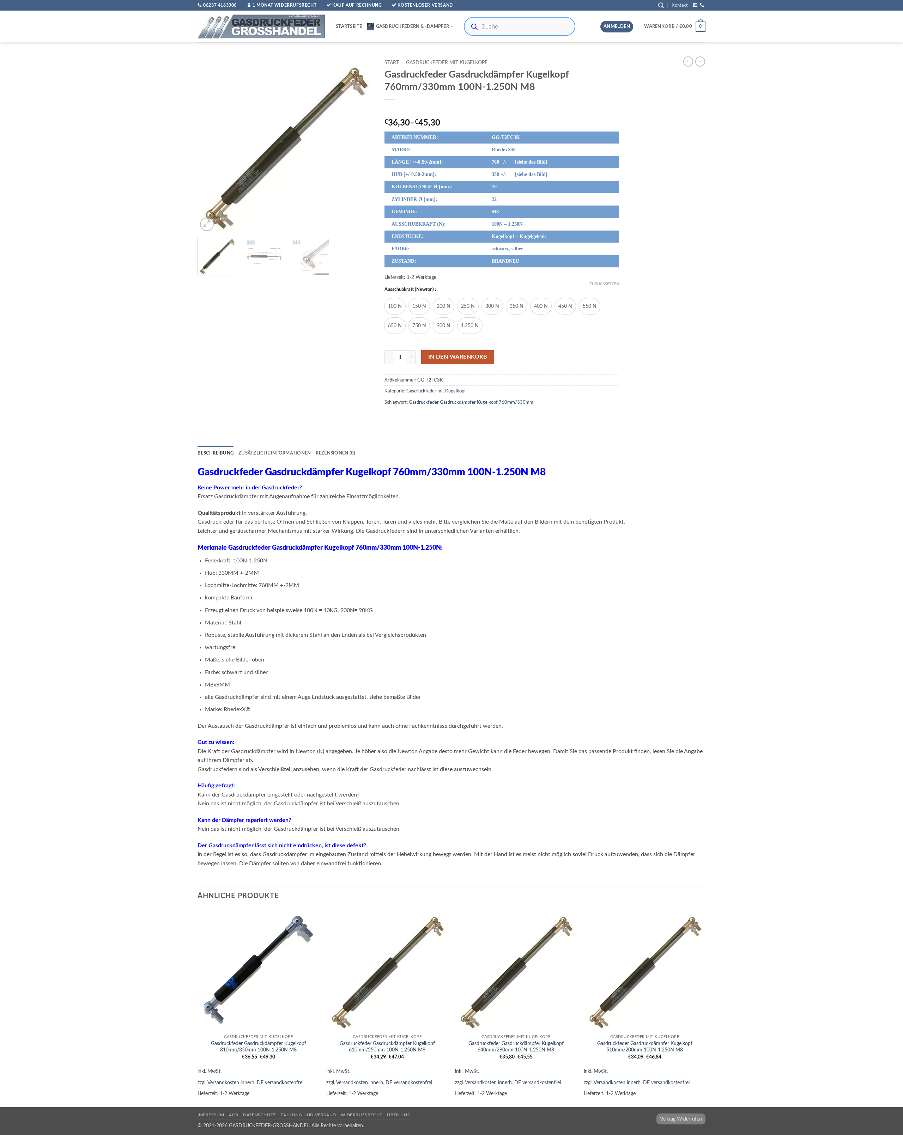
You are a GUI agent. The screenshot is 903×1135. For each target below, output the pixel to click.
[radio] (394, 306)
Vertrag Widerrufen (681, 1119)
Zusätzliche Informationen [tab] (274, 453)
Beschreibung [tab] (216, 453)
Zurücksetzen (604, 284)
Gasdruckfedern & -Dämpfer (412, 26)
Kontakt (680, 5)
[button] (661, 5)
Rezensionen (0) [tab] (335, 453)
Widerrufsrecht (361, 1115)
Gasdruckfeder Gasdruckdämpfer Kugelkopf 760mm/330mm (471, 402)
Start (391, 62)
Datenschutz (259, 1115)
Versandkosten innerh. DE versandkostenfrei (255, 1082)
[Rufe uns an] (702, 5)
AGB (233, 1115)
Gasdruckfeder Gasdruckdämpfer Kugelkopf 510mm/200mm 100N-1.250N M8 (644, 1047)
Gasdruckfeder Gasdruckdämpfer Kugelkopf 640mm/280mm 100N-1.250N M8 (516, 1047)
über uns (398, 1115)
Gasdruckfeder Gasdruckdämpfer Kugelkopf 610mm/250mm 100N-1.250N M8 (387, 1047)
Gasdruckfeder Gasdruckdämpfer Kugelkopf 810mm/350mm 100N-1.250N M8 (258, 1047)
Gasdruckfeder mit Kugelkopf (446, 62)
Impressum (211, 1115)
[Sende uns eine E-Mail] (695, 5)
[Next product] (688, 61)
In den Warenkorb (457, 357)
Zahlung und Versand (308, 1115)
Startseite (349, 26)
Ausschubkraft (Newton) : (410, 289)
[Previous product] (700, 61)
